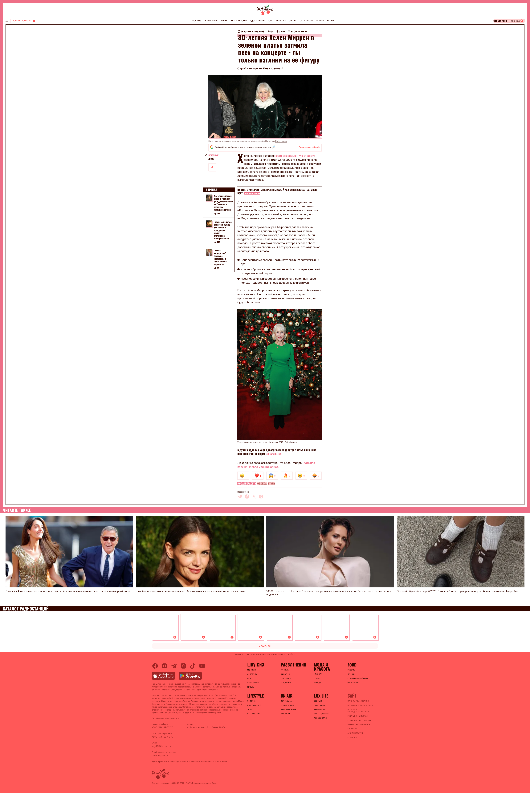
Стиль (271, 483)
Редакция (352, 737)
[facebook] (246, 496)
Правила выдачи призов (359, 724)
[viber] (261, 496)
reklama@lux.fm (160, 755)
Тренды (317, 683)
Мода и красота (238, 20)
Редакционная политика (359, 720)
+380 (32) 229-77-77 (162, 727)
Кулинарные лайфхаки (358, 678)
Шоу (249, 678)
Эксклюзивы (253, 683)
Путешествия (253, 714)
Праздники (286, 683)
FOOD (270, 20)
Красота (318, 674)
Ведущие (318, 701)
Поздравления (254, 705)
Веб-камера (319, 709)
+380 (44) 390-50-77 (162, 736)
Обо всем (251, 701)
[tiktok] (192, 666)
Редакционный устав (358, 716)
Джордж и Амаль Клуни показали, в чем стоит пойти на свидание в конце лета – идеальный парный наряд (68, 591)
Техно (250, 709)
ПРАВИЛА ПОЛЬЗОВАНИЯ (358, 701)
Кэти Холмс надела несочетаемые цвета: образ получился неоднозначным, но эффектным (190, 591)
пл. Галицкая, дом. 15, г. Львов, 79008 (206, 727)
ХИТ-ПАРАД (285, 714)
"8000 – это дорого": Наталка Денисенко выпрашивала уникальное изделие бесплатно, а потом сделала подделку (329, 593)
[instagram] (164, 666)
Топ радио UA (305, 20)
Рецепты (352, 670)
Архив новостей (355, 733)
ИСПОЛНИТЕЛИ (287, 705)
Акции (330, 20)
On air (292, 20)
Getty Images (281, 141)
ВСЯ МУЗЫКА (286, 701)
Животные (285, 674)
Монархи (251, 670)
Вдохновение (257, 20)
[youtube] (202, 666)
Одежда (262, 483)
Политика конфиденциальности (358, 710)
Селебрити (252, 674)
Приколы (285, 670)
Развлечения (211, 20)
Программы (319, 705)
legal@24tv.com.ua (161, 746)
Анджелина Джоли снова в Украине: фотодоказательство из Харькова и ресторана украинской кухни (223, 202)
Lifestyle (281, 20)
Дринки (351, 674)
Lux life (320, 20)
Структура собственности (360, 705)
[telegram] (239, 496)
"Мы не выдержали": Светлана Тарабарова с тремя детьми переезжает (220, 257)
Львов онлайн (320, 718)
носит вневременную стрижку (294, 156)
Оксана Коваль (299, 31)
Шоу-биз (196, 20)
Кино (224, 20)
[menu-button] (7, 20)
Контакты (352, 729)
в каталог (265, 645)
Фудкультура (354, 683)
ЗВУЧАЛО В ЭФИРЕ (288, 709)
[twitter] (253, 496)
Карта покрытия (321, 714)
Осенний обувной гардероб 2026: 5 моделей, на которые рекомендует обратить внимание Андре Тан (457, 591)
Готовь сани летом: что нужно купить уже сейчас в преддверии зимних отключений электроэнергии (223, 230)
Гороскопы (286, 678)
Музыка (251, 687)
